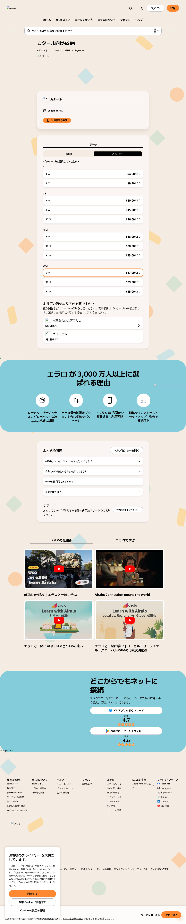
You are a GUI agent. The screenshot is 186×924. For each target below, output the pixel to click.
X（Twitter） (167, 792)
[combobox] (93, 31)
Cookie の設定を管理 (32, 910)
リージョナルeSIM (15, 796)
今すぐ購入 (171, 915)
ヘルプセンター (64, 783)
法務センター (88, 869)
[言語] (131, 8)
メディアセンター (115, 796)
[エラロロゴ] (15, 8)
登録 (172, 8)
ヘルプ (139, 19)
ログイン (155, 8)
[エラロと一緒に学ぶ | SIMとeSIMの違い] (58, 620)
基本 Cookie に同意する (32, 902)
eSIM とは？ (38, 783)
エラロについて (106, 19)
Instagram (166, 788)
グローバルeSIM (14, 792)
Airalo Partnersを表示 (141, 785)
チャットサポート (65, 788)
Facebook (165, 783)
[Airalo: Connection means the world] (129, 569)
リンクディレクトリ (124, 869)
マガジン (125, 19)
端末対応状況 (38, 792)
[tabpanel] (93, 222)
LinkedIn (165, 801)
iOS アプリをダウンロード (128, 710)
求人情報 (111, 805)
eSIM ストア (63, 19)
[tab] (93, 144)
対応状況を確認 (59, 120)
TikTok (164, 796)
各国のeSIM (12, 801)
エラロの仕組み (39, 788)
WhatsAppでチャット (127, 509)
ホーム (47, 19)
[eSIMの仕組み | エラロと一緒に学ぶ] (58, 569)
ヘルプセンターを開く (126, 450)
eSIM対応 (49, 918)
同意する (32, 893)
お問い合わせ (63, 792)
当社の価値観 (113, 792)
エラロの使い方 (84, 19)
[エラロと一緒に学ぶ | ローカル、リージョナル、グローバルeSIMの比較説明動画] (129, 620)
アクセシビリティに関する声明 (153, 869)
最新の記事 (87, 783)
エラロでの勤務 (114, 810)
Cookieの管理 (104, 869)
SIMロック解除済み (73, 918)
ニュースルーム (114, 801)
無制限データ (13, 788)
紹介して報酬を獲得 (16, 805)
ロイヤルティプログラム (17, 812)
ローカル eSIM (62, 50)
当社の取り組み (114, 788)
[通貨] (141, 8)
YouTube (165, 805)
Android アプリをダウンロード (128, 731)
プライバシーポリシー (67, 869)
